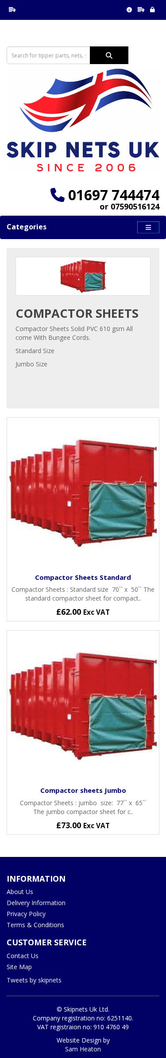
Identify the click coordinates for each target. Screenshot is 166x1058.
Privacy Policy (26, 914)
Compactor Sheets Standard (83, 577)
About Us (20, 891)
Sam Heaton (83, 1049)
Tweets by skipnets (34, 980)
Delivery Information (36, 902)
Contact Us (23, 955)
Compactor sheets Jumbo (83, 790)
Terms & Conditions (35, 925)
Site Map (19, 967)
